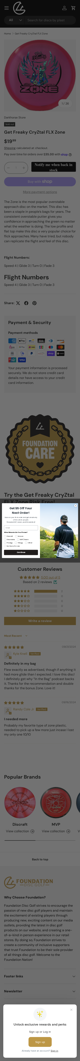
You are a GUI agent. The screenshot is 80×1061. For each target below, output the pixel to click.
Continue (21, 552)
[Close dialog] (75, 505)
